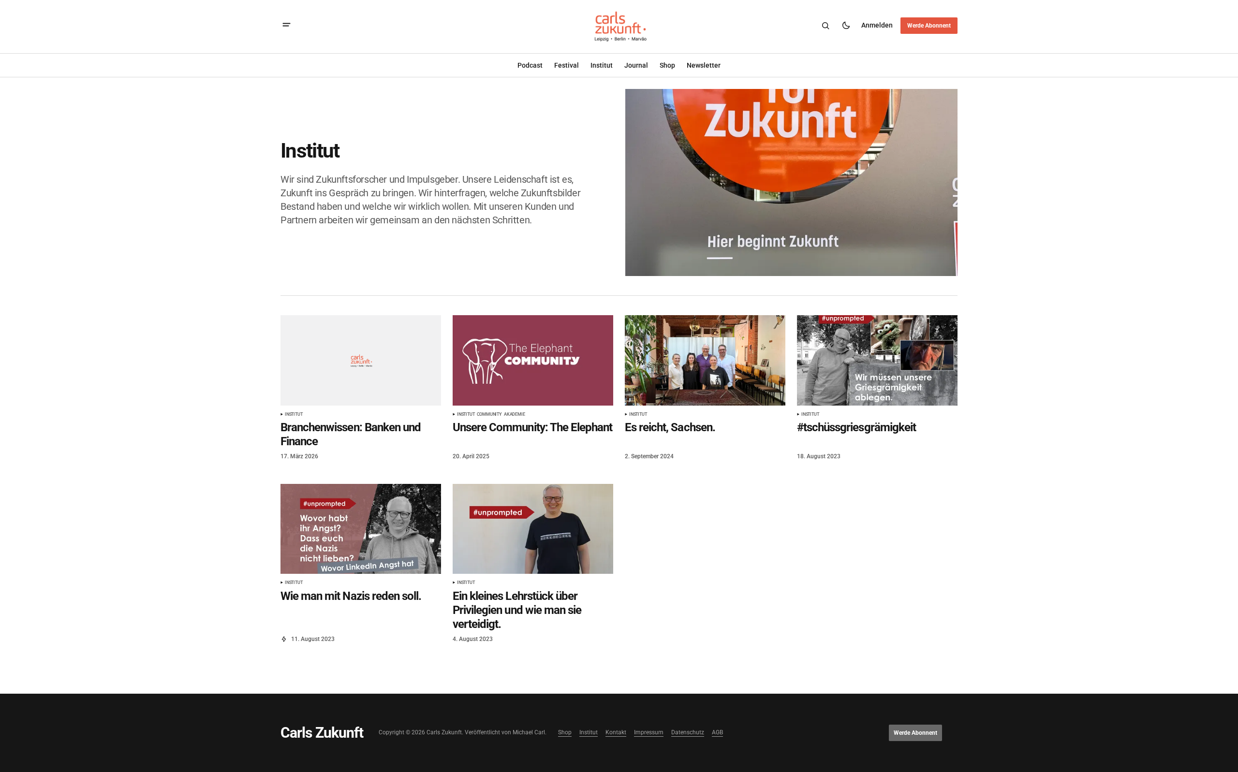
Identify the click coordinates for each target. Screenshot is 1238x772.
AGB (717, 732)
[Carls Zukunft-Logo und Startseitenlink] (619, 26)
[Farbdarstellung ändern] (846, 25)
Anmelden (877, 25)
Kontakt (615, 732)
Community (489, 414)
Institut (601, 65)
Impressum (648, 732)
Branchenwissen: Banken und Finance (350, 434)
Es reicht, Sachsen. (670, 427)
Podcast (530, 65)
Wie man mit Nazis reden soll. (350, 596)
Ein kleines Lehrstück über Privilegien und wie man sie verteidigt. (517, 610)
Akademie (514, 414)
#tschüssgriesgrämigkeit (856, 427)
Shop (565, 732)
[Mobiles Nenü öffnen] (286, 26)
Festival (566, 65)
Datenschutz (687, 732)
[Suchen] (825, 25)
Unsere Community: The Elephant (532, 427)
